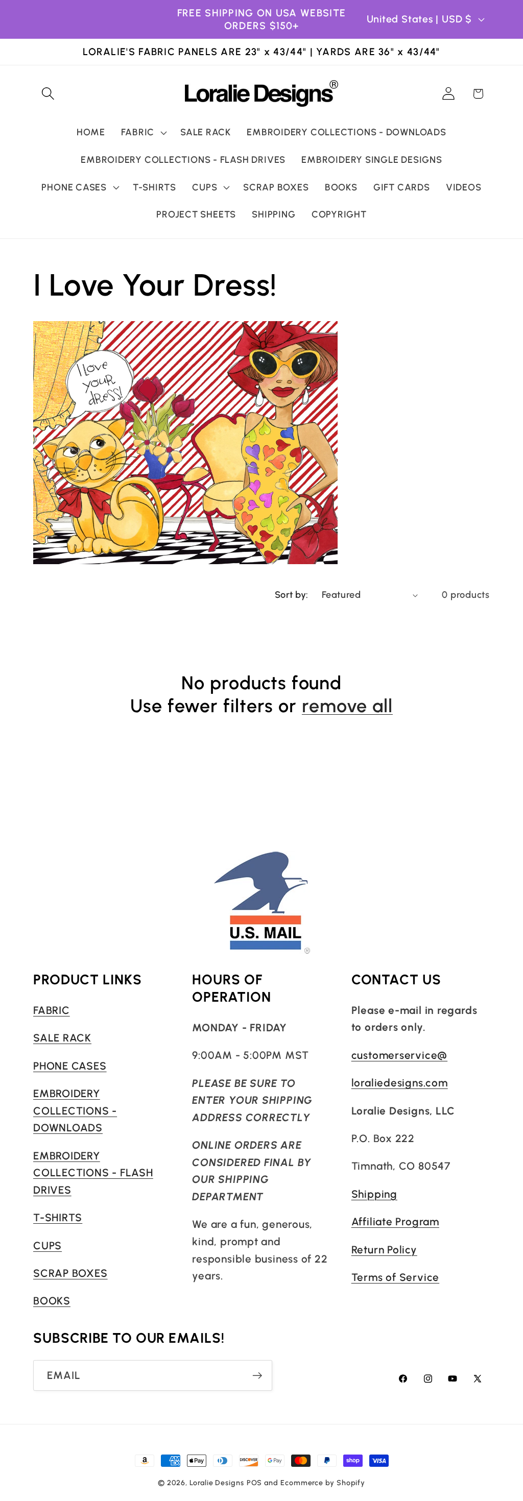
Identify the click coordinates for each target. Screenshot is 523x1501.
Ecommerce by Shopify (322, 1482)
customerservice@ (399, 1055)
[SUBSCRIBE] (257, 1375)
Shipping (374, 1194)
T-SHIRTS (57, 1217)
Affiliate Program (395, 1221)
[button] (47, 93)
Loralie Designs (216, 1482)
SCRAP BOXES (70, 1273)
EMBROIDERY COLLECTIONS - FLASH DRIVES (93, 1172)
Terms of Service (395, 1277)
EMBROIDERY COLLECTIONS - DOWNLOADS (75, 1110)
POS (255, 1482)
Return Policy (384, 1249)
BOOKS (51, 1300)
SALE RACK (62, 1037)
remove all (347, 706)
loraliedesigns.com (399, 1082)
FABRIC (51, 1010)
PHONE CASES (70, 1065)
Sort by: (291, 594)
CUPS (47, 1245)
